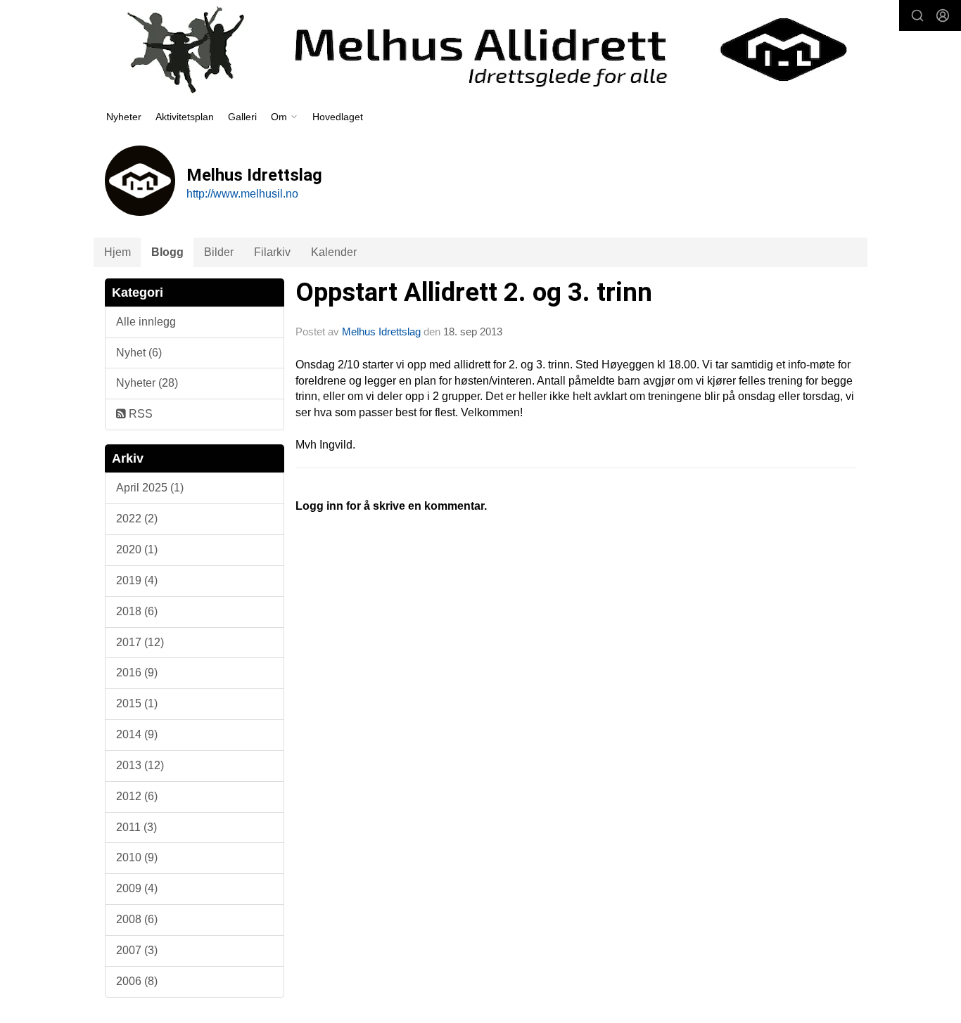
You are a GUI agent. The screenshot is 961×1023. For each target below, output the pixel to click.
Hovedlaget (337, 116)
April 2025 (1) (150, 488)
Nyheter (123, 116)
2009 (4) (137, 888)
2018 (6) (137, 611)
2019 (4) (137, 580)
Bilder (219, 252)
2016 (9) (137, 672)
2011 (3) (136, 827)
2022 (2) (137, 519)
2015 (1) (137, 703)
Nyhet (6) (139, 353)
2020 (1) (137, 549)
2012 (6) (137, 796)
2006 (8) (137, 981)
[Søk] (917, 15)
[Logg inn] (942, 15)
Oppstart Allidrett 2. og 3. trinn (473, 292)
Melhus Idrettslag (381, 331)
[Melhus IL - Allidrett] (480, 49)
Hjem (117, 252)
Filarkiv (272, 252)
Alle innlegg (146, 322)
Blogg (167, 252)
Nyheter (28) (147, 383)
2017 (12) (140, 642)
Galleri (242, 116)
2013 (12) (140, 765)
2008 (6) (137, 919)
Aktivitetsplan (184, 116)
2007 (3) (137, 950)
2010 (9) (137, 857)
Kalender (334, 252)
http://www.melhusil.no (242, 194)
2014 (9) (137, 734)
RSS (139, 414)
